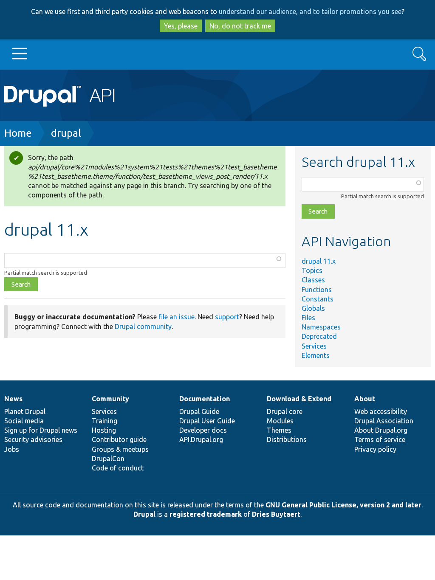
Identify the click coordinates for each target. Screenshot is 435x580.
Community (110, 399)
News (13, 399)
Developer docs (203, 430)
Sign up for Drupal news (40, 430)
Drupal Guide (199, 411)
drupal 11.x (319, 261)
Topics (312, 270)
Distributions (287, 439)
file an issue (176, 317)
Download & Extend (299, 399)
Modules (280, 421)
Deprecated (319, 336)
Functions (317, 289)
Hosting (104, 430)
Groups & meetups (120, 449)
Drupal (144, 514)
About (364, 399)
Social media (24, 421)
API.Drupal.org (201, 439)
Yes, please (181, 26)
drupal (66, 133)
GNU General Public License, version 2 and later (343, 505)
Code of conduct (118, 468)
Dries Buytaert (276, 514)
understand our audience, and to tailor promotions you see (310, 11)
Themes (279, 430)
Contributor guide (119, 439)
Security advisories (33, 439)
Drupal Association (383, 421)
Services (314, 346)
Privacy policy (375, 449)
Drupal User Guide (207, 421)
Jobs (11, 449)
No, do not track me (240, 26)
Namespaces (321, 327)
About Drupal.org (380, 430)
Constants (317, 299)
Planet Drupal (24, 411)
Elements (316, 355)
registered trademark (205, 514)
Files (308, 317)
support (227, 317)
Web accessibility (380, 411)
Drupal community (143, 326)
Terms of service (379, 439)
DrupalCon (108, 458)
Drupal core (284, 411)
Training (104, 421)
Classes (313, 280)
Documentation (204, 399)
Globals (313, 308)
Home (18, 133)
